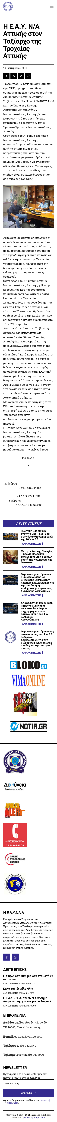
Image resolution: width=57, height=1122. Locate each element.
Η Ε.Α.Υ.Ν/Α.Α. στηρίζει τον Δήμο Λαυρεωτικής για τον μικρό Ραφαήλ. (27, 999)
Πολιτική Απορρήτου (34, 1117)
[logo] (8, 6)
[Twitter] (13, 76)
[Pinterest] (21, 76)
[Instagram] (15, 957)
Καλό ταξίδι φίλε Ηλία (18, 988)
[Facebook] (6, 76)
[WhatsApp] (28, 76)
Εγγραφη (26, 1092)
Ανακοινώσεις (31, 543)
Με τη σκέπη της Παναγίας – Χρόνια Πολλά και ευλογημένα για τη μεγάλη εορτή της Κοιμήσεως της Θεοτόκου (37, 557)
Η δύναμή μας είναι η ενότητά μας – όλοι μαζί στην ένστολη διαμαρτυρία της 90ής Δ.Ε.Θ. (37, 535)
